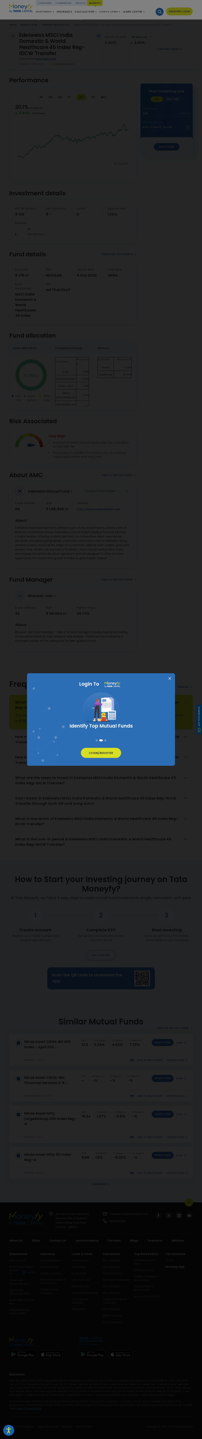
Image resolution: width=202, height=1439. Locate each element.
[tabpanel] (101, 714)
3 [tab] (104, 740)
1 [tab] (97, 740)
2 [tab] (100, 740)
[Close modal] (169, 678)
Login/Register (101, 753)
